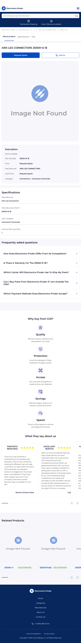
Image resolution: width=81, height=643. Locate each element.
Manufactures (40, 608)
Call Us (62, 55)
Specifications (23, 37)
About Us (41, 612)
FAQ (33, 37)
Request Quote (20, 55)
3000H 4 (9, 567)
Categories (40, 603)
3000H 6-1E (64, 30)
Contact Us (40, 617)
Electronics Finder (8, 30)
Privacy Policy (49, 634)
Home (40, 598)
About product (9, 37)
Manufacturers (24, 30)
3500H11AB (45, 567)
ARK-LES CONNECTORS (47, 30)
